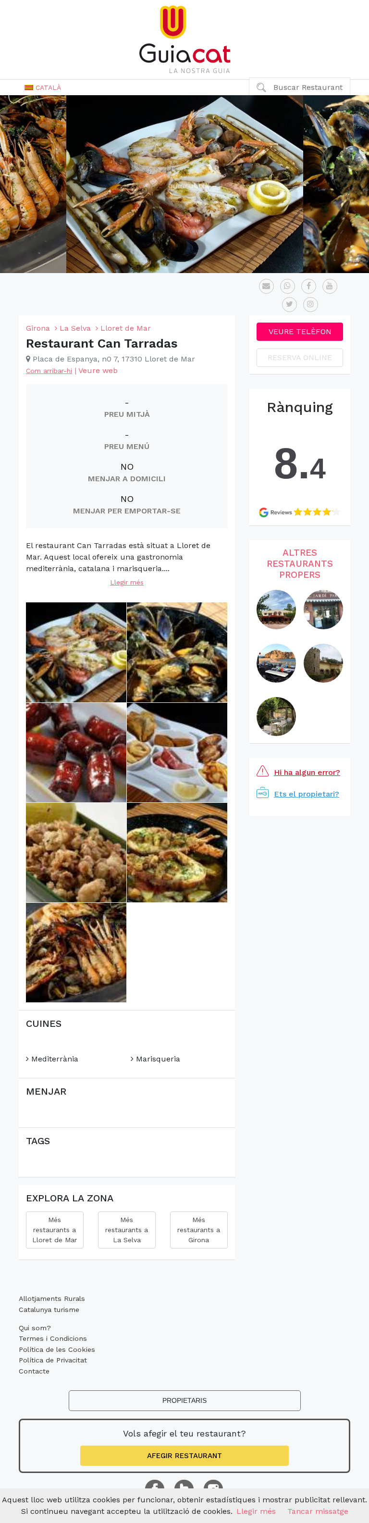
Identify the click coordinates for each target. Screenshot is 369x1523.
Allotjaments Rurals (52, 1298)
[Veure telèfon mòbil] (287, 286)
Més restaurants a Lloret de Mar (54, 1230)
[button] (43, 87)
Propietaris (184, 1400)
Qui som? (35, 1328)
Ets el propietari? (306, 794)
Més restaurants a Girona (198, 1230)
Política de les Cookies (57, 1349)
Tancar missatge (317, 1511)
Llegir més (127, 582)
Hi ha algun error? (307, 772)
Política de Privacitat (53, 1360)
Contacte (34, 1371)
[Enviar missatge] (266, 286)
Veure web (98, 370)
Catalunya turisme (49, 1309)
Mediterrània (53, 1058)
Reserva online (300, 357)
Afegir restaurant (184, 1455)
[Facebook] (308, 286)
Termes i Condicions (53, 1338)
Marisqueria (157, 1058)
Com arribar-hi (49, 371)
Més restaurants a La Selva (126, 1230)
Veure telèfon (300, 331)
